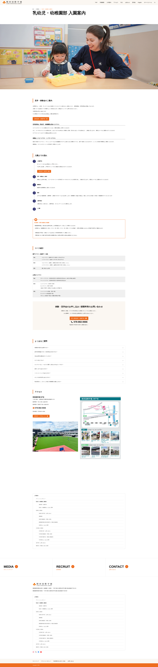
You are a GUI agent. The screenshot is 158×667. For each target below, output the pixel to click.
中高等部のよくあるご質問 (44, 539)
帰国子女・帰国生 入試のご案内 (42, 545)
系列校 (133, 2)
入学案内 (109, 2)
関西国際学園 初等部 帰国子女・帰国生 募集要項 (48, 522)
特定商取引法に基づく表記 (59, 661)
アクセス (116, 2)
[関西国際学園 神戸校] (12, 2)
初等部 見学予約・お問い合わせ (45, 513)
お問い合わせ (71, 661)
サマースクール (148, 2)
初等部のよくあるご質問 (43, 525)
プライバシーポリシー (46, 661)
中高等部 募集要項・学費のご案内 (45, 533)
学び (122, 2)
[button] (41, 119)
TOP (96, 2)
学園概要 (102, 2)
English (140, 2)
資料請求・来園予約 (43, 504)
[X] (36, 652)
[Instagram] (33, 652)
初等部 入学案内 (39, 510)
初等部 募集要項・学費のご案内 (45, 519)
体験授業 (40, 516)
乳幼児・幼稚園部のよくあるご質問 (46, 507)
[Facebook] (38, 652)
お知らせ (127, 2)
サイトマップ (36, 661)
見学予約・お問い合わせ (40, 542)
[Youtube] (41, 652)
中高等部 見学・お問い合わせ (44, 632)
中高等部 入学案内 (39, 528)
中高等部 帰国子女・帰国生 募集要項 (46, 536)
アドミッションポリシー (40, 498)
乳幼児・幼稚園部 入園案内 (41, 501)
